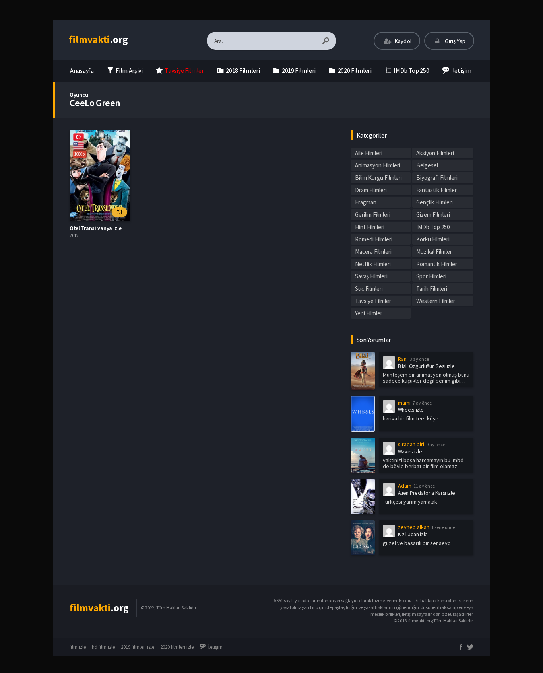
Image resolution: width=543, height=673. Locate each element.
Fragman (365, 202)
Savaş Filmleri (371, 276)
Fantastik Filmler (436, 190)
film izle (78, 647)
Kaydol (402, 41)
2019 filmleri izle (137, 647)
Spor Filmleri (431, 276)
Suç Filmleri (369, 288)
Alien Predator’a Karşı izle (426, 492)
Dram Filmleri (371, 190)
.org (98, 39)
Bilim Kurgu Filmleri (378, 177)
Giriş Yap (454, 41)
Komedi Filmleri (373, 239)
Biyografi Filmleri (437, 177)
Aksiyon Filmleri (435, 153)
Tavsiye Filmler (373, 301)
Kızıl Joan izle (413, 534)
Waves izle (410, 451)
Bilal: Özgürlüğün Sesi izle (426, 366)
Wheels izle (411, 409)
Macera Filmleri (373, 251)
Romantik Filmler (436, 264)
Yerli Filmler (368, 313)
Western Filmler (435, 301)
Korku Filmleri (433, 239)
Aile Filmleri (368, 153)
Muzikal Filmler (434, 251)
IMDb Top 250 (433, 227)
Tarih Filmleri (431, 288)
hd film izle (103, 647)
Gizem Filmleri (433, 214)
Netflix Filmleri (373, 264)
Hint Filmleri (369, 227)
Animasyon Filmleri (377, 165)
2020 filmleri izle (177, 647)
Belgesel (427, 165)
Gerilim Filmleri (372, 214)
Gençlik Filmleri (434, 202)
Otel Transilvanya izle (95, 227)
